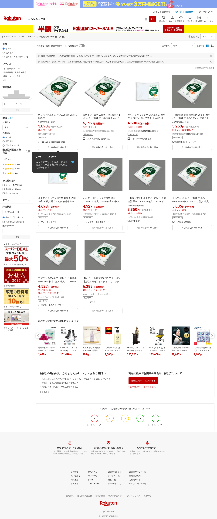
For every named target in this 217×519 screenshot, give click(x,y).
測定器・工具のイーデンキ (52, 305)
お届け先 (6, 122)
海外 (12, 118)
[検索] (152, 19)
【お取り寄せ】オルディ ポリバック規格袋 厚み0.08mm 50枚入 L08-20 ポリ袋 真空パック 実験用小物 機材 (147, 201)
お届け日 (6, 133)
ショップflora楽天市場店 (140, 139)
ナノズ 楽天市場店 (183, 222)
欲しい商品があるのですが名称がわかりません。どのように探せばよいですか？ (76, 379)
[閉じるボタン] (211, 55)
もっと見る (44, 392)
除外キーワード (9, 226)
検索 (17, 110)
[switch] (28, 151)
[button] (206, 12)
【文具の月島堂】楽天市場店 (98, 139)
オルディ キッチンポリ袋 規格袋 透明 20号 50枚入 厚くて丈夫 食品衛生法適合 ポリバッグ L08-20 (57, 201)
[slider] (2, 98)
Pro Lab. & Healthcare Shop (53, 142)
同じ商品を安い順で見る (57, 147)
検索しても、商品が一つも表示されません (60, 387)
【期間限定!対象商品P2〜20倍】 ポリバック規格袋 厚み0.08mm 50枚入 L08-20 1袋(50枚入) (192, 118)
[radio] (4, 49)
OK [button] (72, 162)
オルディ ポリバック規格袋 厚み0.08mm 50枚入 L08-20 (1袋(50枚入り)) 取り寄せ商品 (101, 201)
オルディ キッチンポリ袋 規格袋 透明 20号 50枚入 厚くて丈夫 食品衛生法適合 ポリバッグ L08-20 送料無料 (147, 118)
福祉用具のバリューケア (185, 142)
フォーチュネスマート (50, 222)
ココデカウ (90, 302)
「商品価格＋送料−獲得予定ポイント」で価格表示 (56, 46)
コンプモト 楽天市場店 (95, 222)
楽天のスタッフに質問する (143, 380)
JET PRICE (135, 221)
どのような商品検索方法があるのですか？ (60, 383)
